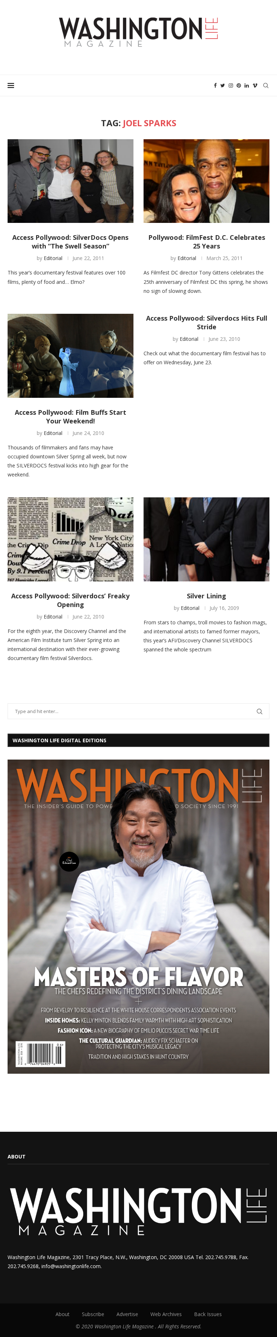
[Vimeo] (255, 85)
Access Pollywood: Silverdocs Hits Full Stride (206, 322)
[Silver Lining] (206, 539)
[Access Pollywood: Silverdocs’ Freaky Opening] (70, 539)
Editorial (53, 258)
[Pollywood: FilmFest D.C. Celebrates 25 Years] (206, 181)
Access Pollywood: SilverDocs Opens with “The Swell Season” (70, 241)
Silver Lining (206, 595)
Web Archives (166, 1314)
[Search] (265, 85)
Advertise (127, 1314)
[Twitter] (222, 85)
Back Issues (208, 1314)
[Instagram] (231, 85)
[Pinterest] (239, 85)
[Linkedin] (247, 85)
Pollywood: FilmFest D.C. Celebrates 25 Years (206, 241)
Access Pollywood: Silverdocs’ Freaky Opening (70, 600)
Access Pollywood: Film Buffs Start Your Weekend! (70, 416)
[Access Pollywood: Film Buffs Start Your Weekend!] (70, 356)
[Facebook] (215, 85)
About (63, 1314)
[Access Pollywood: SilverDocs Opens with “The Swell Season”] (70, 181)
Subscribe (93, 1314)
